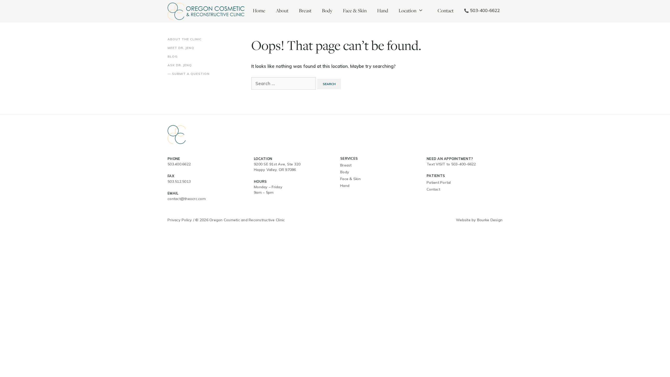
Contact (446, 10)
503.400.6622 (179, 164)
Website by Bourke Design (479, 220)
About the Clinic (185, 39)
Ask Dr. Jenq (180, 65)
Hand (382, 10)
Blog (172, 56)
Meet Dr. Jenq (181, 48)
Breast (305, 10)
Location (407, 10)
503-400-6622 (482, 10)
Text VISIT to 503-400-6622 (451, 164)
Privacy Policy (180, 220)
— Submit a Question (189, 74)
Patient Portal (439, 182)
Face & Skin (355, 10)
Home (259, 10)
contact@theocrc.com (187, 198)
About (282, 10)
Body (327, 10)
